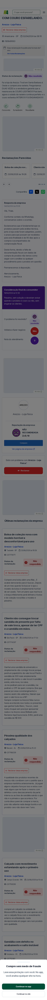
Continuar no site (23, 994)
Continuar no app (23, 986)
